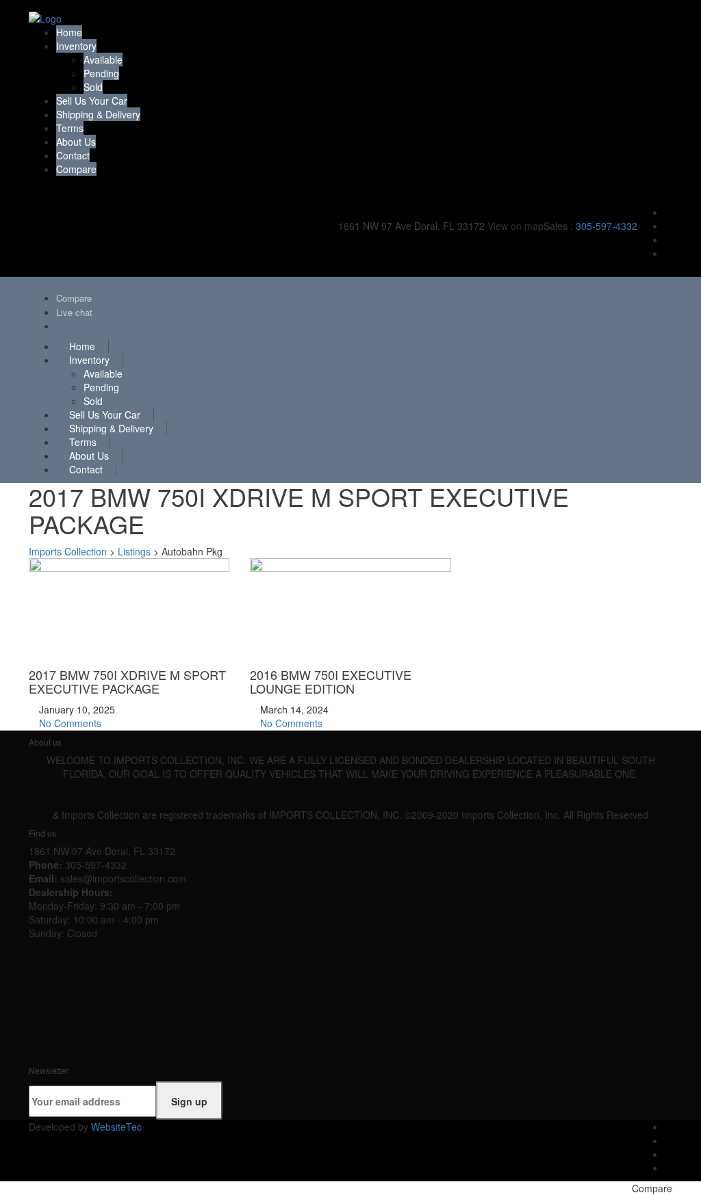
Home (69, 32)
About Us (76, 141)
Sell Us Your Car (91, 100)
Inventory (76, 46)
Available (103, 59)
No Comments (68, 723)
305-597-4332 (606, 226)
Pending (101, 73)
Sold (93, 87)
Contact (73, 155)
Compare (76, 169)
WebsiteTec (116, 1126)
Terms (70, 128)
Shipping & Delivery (98, 114)
